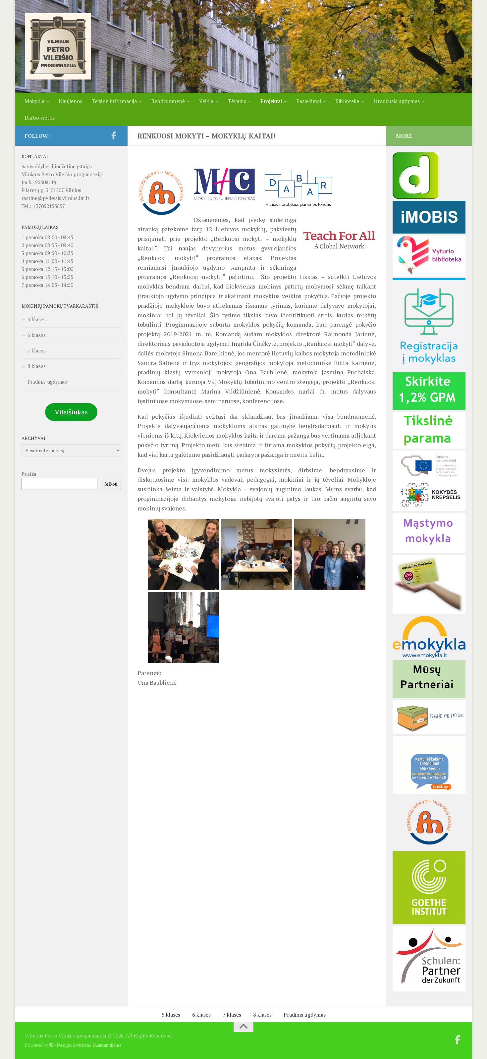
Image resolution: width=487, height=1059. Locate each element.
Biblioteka (347, 101)
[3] (429, 847)
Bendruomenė (168, 101)
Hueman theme (107, 1045)
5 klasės (36, 319)
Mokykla (34, 101)
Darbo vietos (40, 117)
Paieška (29, 474)
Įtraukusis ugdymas (396, 101)
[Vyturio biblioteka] (429, 274)
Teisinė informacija (114, 101)
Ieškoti (110, 484)
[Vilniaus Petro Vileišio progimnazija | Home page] (58, 46)
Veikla (206, 101)
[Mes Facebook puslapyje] (114, 135)
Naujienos (70, 101)
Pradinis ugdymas (47, 381)
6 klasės (36, 335)
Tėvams (237, 101)
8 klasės (36, 366)
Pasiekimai (308, 101)
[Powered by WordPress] (51, 1045)
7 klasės (36, 350)
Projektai (271, 101)
